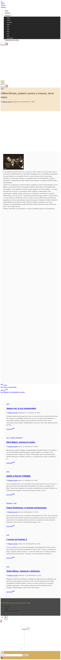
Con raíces (9, 22)
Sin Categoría (10, 38)
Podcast (7, 13)
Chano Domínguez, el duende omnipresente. (26, 508)
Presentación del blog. (12, 40)
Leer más (10, 429)
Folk (8, 26)
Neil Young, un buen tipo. (9, 386)
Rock (8, 31)
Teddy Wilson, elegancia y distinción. (23, 571)
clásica (8, 20)
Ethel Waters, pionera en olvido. (20, 442)
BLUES (8, 17)
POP (8, 33)
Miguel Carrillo (7, 102)
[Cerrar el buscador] (2, 652)
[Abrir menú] (2, 82)
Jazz (8, 29)
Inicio (6, 11)
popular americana (16, 438)
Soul (8, 35)
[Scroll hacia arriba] (2, 618)
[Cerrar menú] (1, 621)
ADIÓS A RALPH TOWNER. (18, 476)
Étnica (8, 24)
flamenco (9, 503)
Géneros (7, 606)
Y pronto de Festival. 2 (16, 539)
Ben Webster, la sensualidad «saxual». (13, 391)
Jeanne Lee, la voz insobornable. (21, 408)
